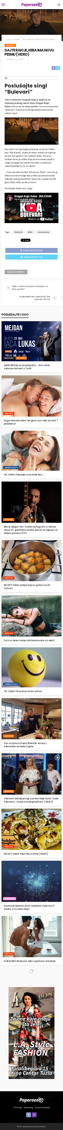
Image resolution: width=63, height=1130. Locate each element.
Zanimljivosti (11, 467)
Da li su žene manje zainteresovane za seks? (29, 640)
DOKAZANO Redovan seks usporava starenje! (30, 961)
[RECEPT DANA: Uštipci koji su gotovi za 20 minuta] (31, 560)
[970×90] (31, 78)
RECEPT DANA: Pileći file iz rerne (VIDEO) (26, 853)
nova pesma (43, 232)
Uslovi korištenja (42, 1107)
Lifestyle (9, 413)
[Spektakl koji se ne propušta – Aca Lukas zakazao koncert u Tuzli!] (31, 341)
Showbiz (10, 45)
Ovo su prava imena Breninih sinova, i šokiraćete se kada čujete (25, 745)
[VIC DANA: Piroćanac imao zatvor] (31, 667)
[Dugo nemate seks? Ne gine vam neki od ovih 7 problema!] (31, 396)
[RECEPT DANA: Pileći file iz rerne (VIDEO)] (31, 829)
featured (18, 232)
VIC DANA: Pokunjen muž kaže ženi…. (24, 474)
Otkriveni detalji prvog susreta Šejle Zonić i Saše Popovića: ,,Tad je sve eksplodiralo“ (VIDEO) (31, 800)
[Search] (58, 4)
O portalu (17, 1107)
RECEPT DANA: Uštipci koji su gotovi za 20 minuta (27, 586)
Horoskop (10, 899)
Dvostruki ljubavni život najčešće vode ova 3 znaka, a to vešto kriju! (29, 907)
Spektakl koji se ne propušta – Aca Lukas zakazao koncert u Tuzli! (27, 367)
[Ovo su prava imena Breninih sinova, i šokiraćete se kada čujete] (31, 718)
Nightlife (9, 358)
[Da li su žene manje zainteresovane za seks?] (31, 615)
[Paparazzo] (31, 1099)
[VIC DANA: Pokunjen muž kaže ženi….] (31, 451)
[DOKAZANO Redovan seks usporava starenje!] (31, 936)
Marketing (28, 1107)
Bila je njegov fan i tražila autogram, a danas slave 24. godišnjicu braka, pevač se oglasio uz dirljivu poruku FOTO (31, 530)
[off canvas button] (3, 4)
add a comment (17, 272)
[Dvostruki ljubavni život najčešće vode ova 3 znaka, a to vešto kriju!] (31, 881)
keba (30, 232)
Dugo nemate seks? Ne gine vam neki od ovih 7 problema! (31, 422)
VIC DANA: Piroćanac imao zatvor (23, 691)
